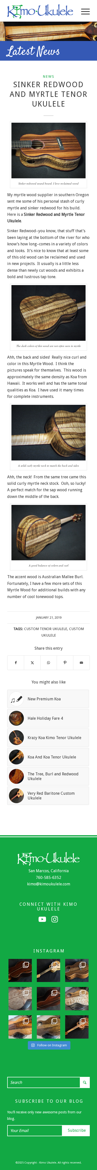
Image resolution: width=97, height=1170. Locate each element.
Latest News (33, 51)
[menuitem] (83, 11)
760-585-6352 (48, 877)
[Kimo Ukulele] (40, 11)
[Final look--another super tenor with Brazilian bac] (20, 970)
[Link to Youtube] (42, 919)
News (48, 76)
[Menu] (83, 11)
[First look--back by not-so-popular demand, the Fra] (77, 998)
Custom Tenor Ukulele (45, 629)
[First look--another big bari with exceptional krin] (20, 1027)
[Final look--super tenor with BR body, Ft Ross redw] (48, 998)
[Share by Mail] (81, 663)
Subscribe (77, 1130)
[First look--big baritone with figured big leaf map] (20, 998)
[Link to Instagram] (54, 919)
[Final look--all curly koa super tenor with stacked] (77, 1027)
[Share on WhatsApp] (49, 663)
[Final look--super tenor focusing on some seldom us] (77, 970)
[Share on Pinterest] (65, 663)
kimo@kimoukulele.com (48, 884)
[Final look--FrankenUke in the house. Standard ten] (48, 970)
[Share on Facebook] (15, 663)
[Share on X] (32, 663)
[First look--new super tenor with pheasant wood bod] (48, 1027)
